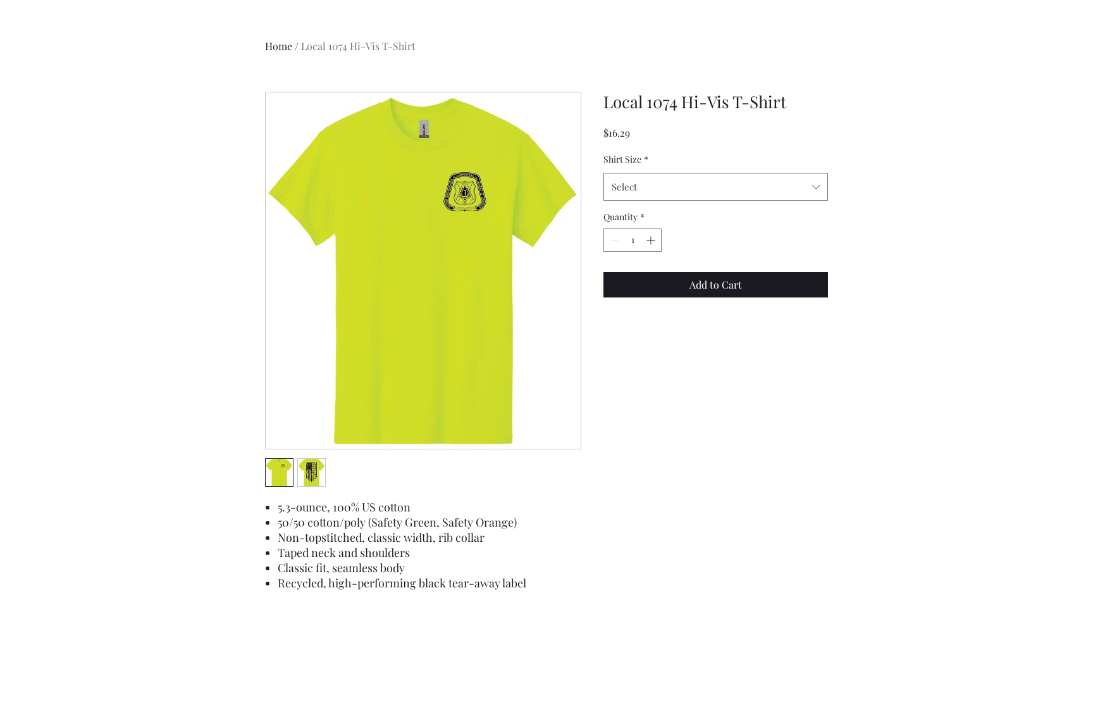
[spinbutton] (632, 240)
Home (278, 46)
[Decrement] (613, 240)
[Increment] (652, 240)
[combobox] (715, 187)
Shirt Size (625, 159)
